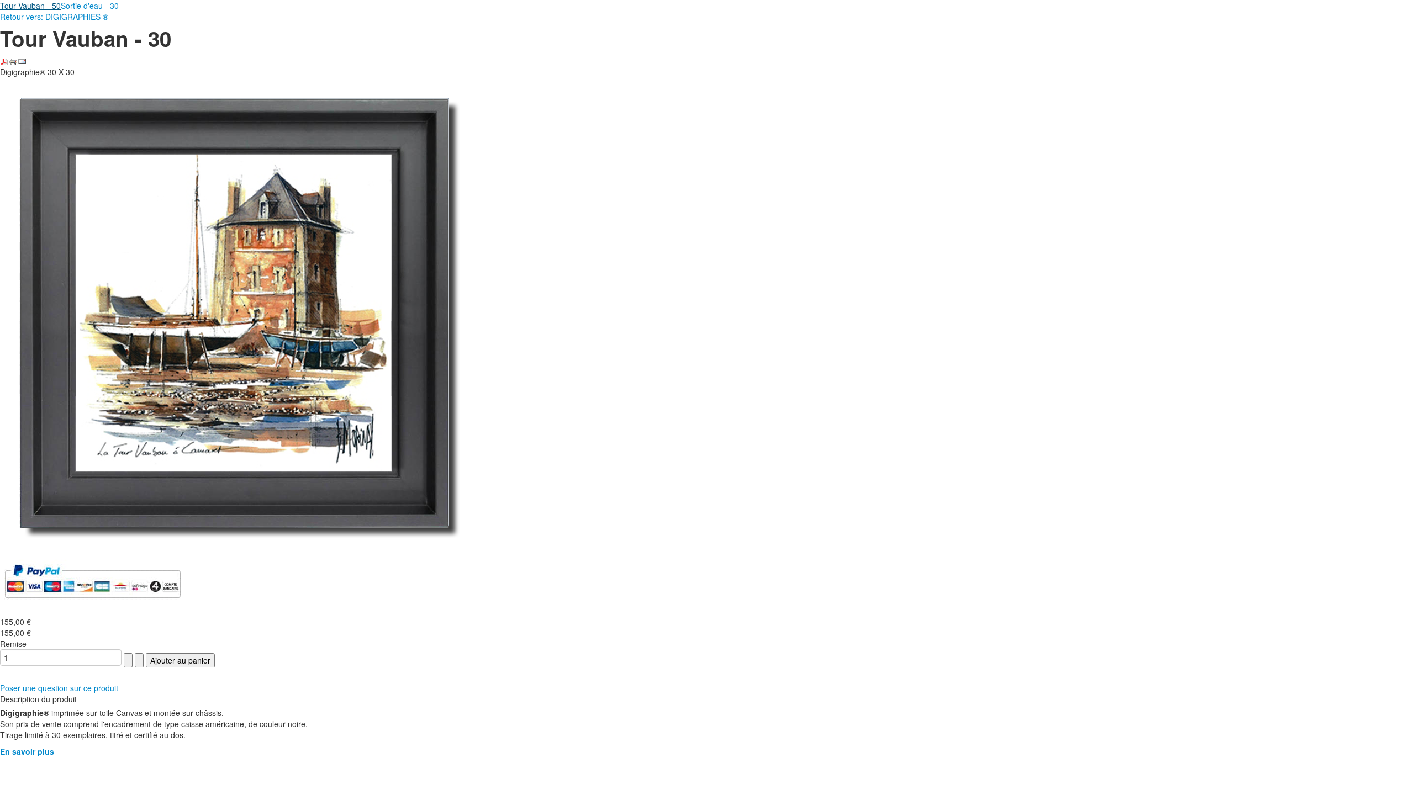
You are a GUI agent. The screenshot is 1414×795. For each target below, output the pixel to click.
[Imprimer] (13, 60)
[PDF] (4, 60)
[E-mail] (22, 60)
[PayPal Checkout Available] (92, 580)
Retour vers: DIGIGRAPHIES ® (54, 16)
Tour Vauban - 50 (30, 5)
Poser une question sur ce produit (59, 687)
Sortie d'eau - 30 (90, 5)
